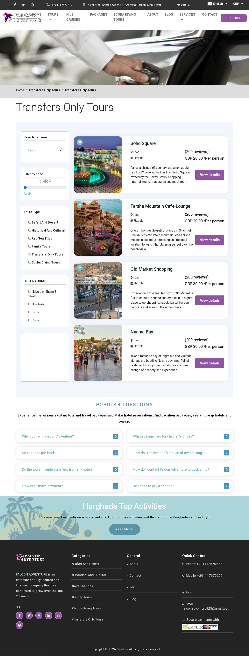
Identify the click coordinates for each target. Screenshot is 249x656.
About (152, 14)
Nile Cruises (73, 16)
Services (187, 14)
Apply (28, 193)
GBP (236, 3)
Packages (98, 14)
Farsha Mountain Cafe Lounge (160, 206)
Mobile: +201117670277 (204, 575)
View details (210, 175)
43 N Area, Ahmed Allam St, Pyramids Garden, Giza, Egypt (124, 5)
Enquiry (234, 18)
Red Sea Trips (83, 586)
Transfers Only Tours (88, 619)
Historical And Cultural (89, 575)
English (218, 3)
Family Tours (82, 597)
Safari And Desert (86, 564)
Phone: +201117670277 (203, 564)
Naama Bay (142, 332)
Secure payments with (202, 620)
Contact (209, 14)
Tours (53, 14)
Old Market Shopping (152, 269)
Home (36, 14)
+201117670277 (62, 5)
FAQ (132, 587)
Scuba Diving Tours (124, 16)
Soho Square (143, 143)
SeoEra (122, 649)
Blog (169, 14)
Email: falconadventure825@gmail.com (206, 606)
